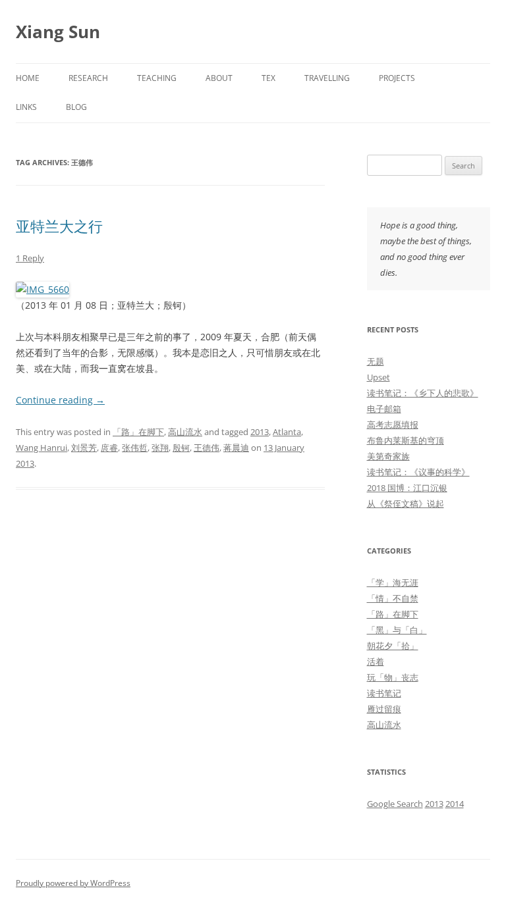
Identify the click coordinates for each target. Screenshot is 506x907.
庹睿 (109, 448)
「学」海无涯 (392, 582)
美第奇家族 (388, 456)
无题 (375, 361)
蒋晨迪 (236, 448)
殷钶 (181, 448)
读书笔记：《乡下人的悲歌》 (422, 393)
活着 (375, 661)
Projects (397, 78)
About (219, 78)
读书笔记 (384, 693)
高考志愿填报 (392, 424)
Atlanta (287, 432)
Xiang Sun (58, 31)
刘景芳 (84, 448)
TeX (268, 78)
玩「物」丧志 (392, 677)
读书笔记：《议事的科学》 (418, 472)
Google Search (395, 804)
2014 (454, 804)
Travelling (327, 78)
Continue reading (60, 400)
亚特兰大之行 (59, 226)
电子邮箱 (384, 409)
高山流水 (185, 432)
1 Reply (30, 258)
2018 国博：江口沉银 (407, 488)
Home (28, 78)
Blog (76, 107)
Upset (378, 377)
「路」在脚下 (138, 432)
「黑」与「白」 (397, 630)
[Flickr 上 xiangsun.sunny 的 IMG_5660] (42, 289)
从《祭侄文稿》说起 (405, 503)
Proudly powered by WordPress (73, 883)
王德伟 (206, 448)
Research (88, 78)
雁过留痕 (384, 709)
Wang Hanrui (41, 448)
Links (26, 107)
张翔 (160, 448)
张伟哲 (135, 448)
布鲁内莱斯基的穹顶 (405, 440)
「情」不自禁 (392, 598)
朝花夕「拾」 (392, 646)
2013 (259, 432)
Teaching (157, 78)
